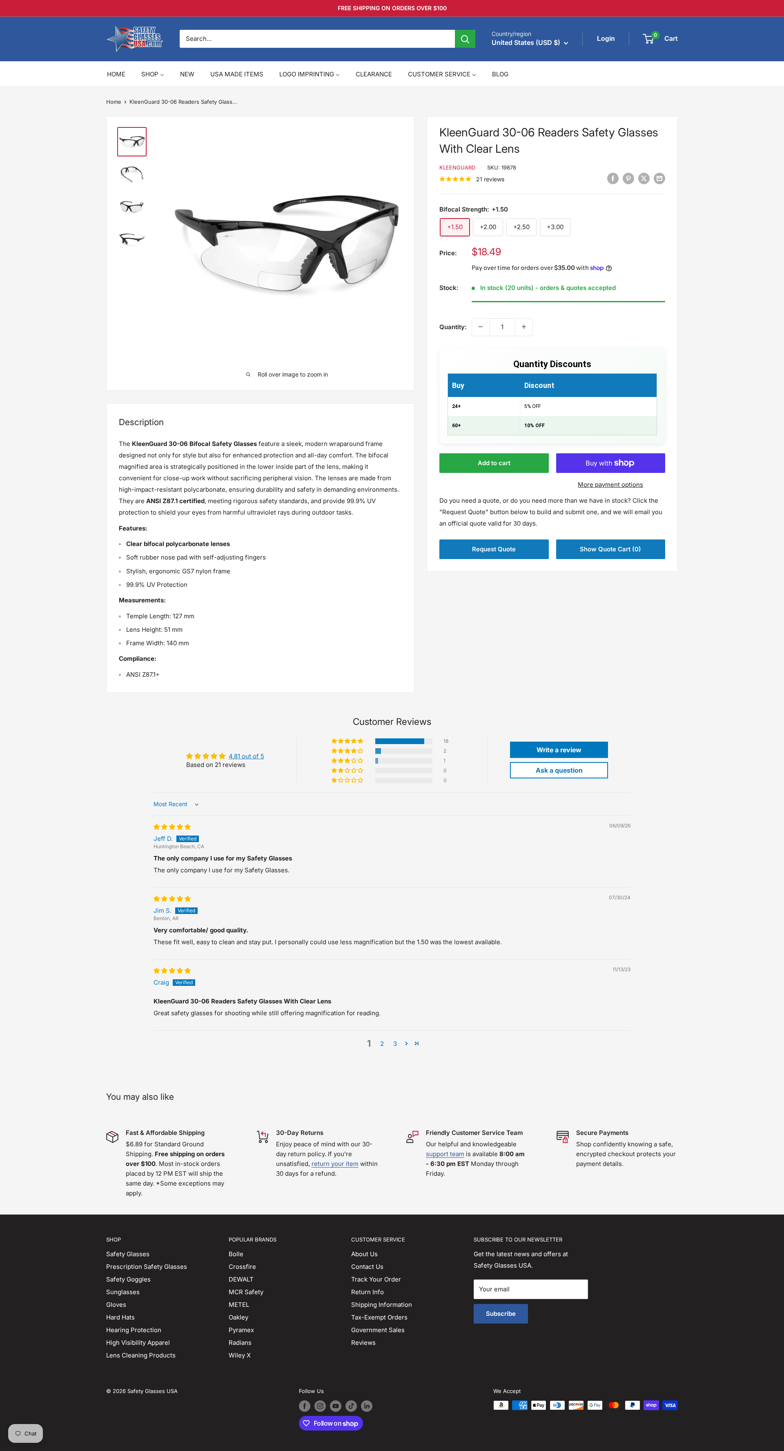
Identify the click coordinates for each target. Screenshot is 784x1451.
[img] (172, 827)
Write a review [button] (559, 750)
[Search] (465, 39)
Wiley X (240, 1355)
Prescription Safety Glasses (146, 1266)
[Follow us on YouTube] (335, 1406)
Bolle (236, 1254)
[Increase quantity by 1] (523, 326)
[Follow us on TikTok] (351, 1406)
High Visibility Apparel (138, 1342)
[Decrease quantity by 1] (480, 326)
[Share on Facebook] (613, 179)
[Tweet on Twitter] (644, 179)
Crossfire (242, 1266)
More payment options (610, 484)
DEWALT (241, 1279)
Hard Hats (120, 1317)
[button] (348, 741)
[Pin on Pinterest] (628, 179)
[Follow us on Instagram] (320, 1406)
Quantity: (453, 326)
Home (113, 101)
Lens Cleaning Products (141, 1355)
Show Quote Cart (610, 549)
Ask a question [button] (559, 770)
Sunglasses (123, 1292)
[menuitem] (116, 74)
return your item (335, 1164)
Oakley (238, 1317)
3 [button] (395, 1044)
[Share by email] (659, 179)
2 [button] (382, 1044)
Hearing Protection (133, 1330)
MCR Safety (246, 1292)
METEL (239, 1304)
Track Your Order (376, 1279)
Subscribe (501, 1313)
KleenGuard (457, 167)
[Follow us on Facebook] (304, 1406)
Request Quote (494, 549)
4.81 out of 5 (246, 756)
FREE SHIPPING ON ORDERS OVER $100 (392, 7)
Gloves (116, 1304)
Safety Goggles (128, 1279)
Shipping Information (381, 1304)
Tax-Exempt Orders (379, 1317)
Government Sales (378, 1330)
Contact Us (367, 1266)
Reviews (363, 1342)
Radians (240, 1342)
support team (445, 1154)
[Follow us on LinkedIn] (366, 1406)
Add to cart (494, 463)
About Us (364, 1254)
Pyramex (241, 1330)
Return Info (367, 1292)
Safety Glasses (127, 1254)
